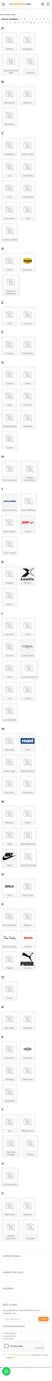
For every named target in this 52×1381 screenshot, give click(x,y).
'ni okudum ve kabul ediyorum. (27, 1356)
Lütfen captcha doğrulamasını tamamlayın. (10, 1336)
